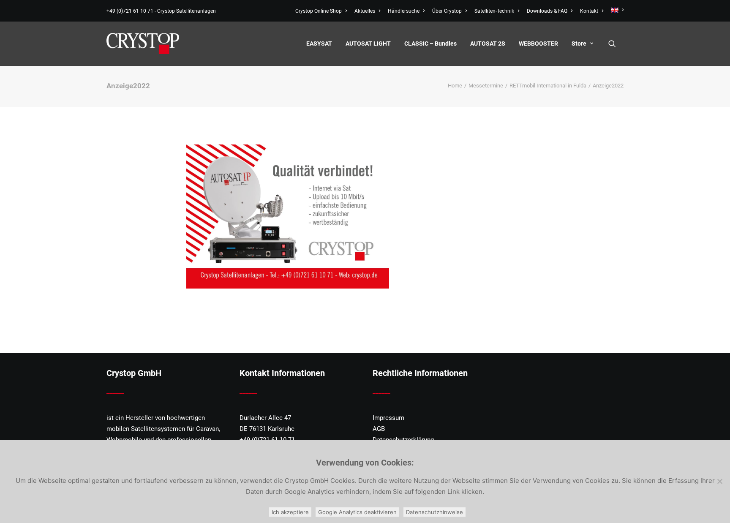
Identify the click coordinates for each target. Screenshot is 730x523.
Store (579, 43)
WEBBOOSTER (538, 43)
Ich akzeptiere (290, 512)
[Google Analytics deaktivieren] (719, 481)
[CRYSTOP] (142, 43)
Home (455, 85)
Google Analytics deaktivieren (357, 512)
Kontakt (589, 11)
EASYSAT (319, 43)
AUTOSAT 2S (487, 43)
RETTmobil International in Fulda (547, 85)
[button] (616, 43)
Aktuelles (364, 11)
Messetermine (486, 85)
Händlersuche (403, 11)
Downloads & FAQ (547, 11)
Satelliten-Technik (494, 11)
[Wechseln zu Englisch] (616, 10)
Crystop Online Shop (318, 11)
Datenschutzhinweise (434, 512)
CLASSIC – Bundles (430, 43)
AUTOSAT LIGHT (368, 43)
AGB (379, 429)
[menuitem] (322, 11)
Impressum (388, 418)
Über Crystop (447, 11)
